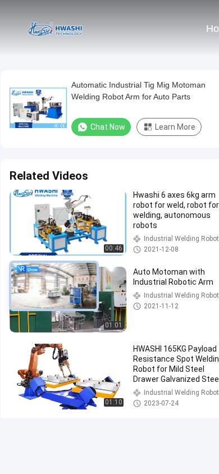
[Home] (55, 28)
